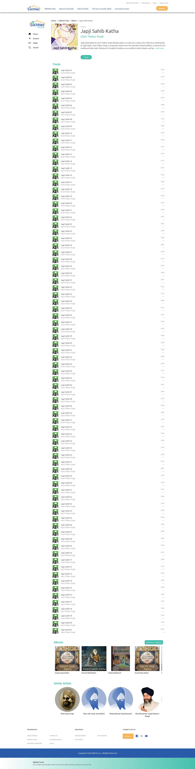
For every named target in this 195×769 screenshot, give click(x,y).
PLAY (86, 57)
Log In (52, 743)
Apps (155, 3)
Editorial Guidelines (34, 743)
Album (74, 20)
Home (53, 20)
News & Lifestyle (66, 8)
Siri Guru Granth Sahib (101, 8)
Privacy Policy (32, 739)
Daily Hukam (146, 3)
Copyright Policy (56, 739)
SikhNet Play (50, 8)
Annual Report (80, 736)
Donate (162, 8)
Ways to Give (164, 3)
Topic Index (79, 739)
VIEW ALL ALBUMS (154, 642)
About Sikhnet (32, 736)
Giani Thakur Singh (92, 36)
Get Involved (102, 736)
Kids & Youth (82, 8)
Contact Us (54, 736)
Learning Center (122, 8)
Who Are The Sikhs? (132, 3)
